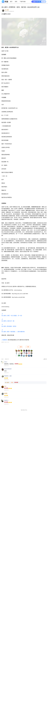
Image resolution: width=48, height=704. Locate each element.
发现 (16, 1)
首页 (11, 1)
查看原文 (5, 339)
